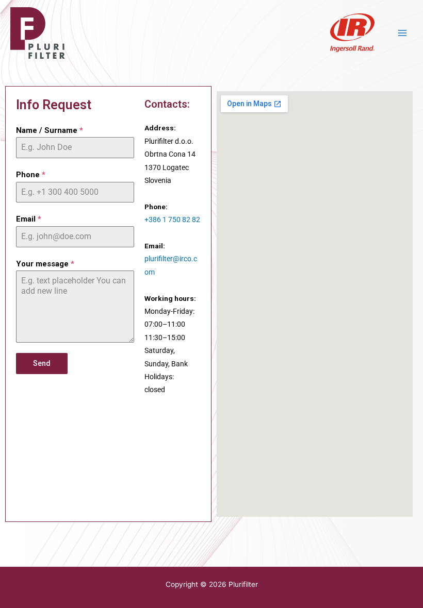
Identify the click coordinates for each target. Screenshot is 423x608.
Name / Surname (49, 130)
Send (42, 363)
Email (28, 219)
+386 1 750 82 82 (172, 219)
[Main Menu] (402, 32)
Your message (45, 263)
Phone (30, 174)
